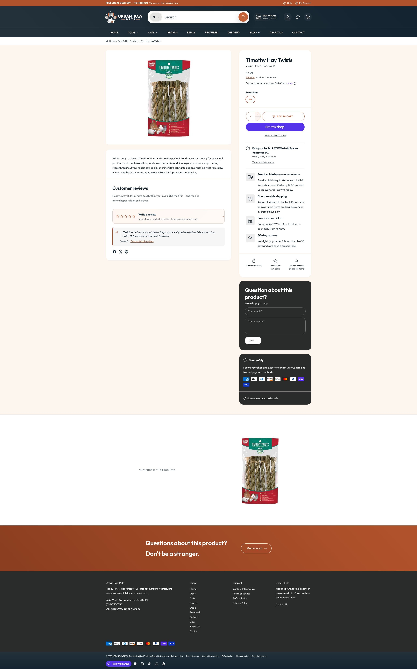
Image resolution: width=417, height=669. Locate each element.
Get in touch (254, 548)
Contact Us (282, 604)
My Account (305, 2)
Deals (193, 607)
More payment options (275, 135)
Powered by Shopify (137, 656)
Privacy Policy (240, 603)
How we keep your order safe (262, 398)
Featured (195, 612)
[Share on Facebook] (114, 252)
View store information (263, 162)
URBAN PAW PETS (120, 656)
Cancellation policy (259, 656)
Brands (193, 603)
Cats (151, 32)
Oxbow (249, 66)
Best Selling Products (128, 41)
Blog (253, 32)
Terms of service (192, 656)
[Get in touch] (298, 17)
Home (112, 41)
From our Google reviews (142, 241)
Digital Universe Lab (160, 656)
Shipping (250, 77)
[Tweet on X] (120, 252)
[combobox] (200, 17)
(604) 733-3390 (114, 604)
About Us (195, 626)
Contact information (210, 656)
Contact (194, 631)
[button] (308, 17)
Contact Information (244, 588)
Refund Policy (240, 598)
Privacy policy (177, 656)
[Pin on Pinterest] (126, 252)
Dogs (131, 32)
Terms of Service (241, 593)
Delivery (194, 617)
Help (289, 2)
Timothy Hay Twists (150, 41)
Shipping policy (242, 656)
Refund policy (227, 656)
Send (252, 340)
